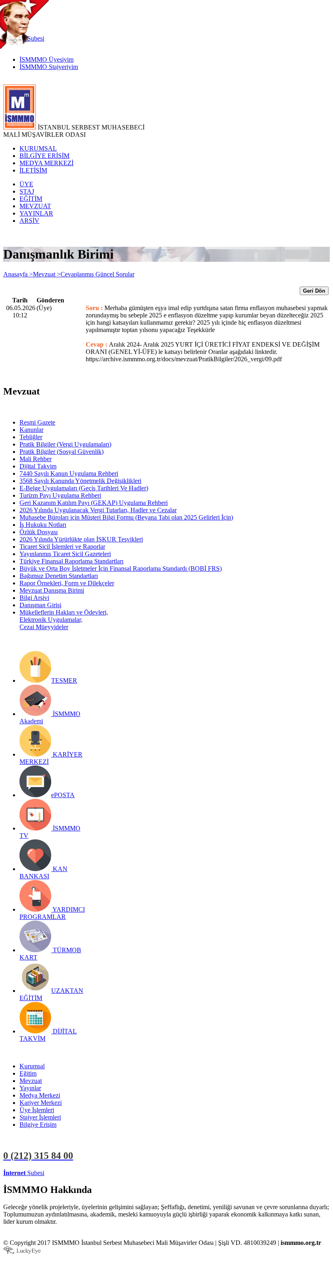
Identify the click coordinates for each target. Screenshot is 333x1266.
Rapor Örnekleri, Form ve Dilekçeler (66, 583)
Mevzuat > (47, 274)
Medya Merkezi (39, 1095)
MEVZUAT (35, 206)
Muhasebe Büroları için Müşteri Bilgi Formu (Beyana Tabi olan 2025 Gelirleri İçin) (126, 517)
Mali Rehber (35, 458)
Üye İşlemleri (36, 1109)
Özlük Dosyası (38, 531)
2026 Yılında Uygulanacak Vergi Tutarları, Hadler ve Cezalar (98, 510)
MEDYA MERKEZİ (46, 163)
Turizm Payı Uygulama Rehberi (60, 495)
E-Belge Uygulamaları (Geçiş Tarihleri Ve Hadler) (83, 488)
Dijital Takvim (37, 466)
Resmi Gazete (37, 422)
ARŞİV (29, 220)
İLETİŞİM (33, 170)
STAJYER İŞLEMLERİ (129, 1172)
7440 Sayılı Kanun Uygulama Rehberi (68, 473)
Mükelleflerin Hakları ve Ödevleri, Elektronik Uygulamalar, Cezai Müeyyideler (63, 619)
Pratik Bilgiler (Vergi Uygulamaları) (65, 444)
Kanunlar (31, 429)
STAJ (26, 191)
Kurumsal (32, 1066)
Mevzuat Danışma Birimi (51, 590)
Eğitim (28, 1073)
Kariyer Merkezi (40, 1102)
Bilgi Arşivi (34, 597)
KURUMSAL (38, 148)
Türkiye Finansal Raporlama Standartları (71, 561)
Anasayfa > (18, 274)
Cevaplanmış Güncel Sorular (97, 274)
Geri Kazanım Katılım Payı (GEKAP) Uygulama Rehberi (93, 502)
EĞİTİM (30, 198)
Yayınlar (30, 1088)
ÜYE (26, 184)
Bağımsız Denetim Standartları (58, 575)
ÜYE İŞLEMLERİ (70, 1172)
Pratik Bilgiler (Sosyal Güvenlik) (61, 451)
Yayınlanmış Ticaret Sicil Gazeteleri (65, 553)
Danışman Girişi (40, 605)
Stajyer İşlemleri (40, 1117)
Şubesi (23, 1172)
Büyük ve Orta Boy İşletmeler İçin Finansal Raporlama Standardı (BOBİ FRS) (120, 568)
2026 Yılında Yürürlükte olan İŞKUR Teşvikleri (81, 539)
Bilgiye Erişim (37, 1124)
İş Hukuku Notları (42, 524)
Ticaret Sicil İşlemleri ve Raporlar (62, 546)
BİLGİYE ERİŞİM (44, 155)
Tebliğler (30, 437)
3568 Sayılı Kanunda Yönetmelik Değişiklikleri (80, 480)
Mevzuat (30, 1080)
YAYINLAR (36, 213)
